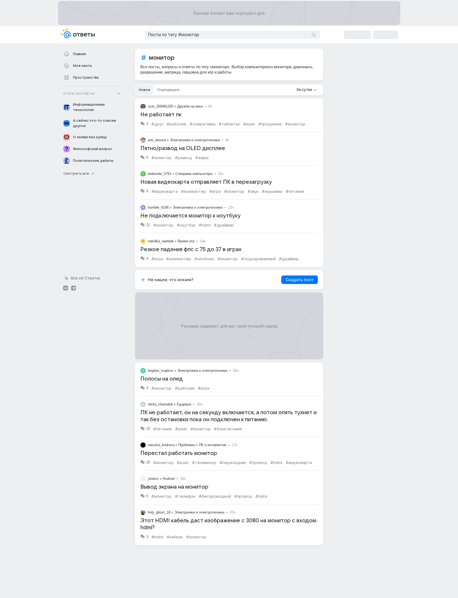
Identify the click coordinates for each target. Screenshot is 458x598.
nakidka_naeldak (161, 241)
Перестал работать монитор (178, 453)
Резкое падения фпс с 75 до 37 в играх (190, 249)
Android (169, 479)
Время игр (186, 241)
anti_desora (157, 140)
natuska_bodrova (161, 445)
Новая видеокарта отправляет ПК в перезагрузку (206, 182)
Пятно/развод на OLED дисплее (182, 148)
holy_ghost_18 (159, 512)
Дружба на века (190, 106)
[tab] (144, 90)
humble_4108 (158, 207)
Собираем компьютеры (194, 174)
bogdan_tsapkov (160, 371)
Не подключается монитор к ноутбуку (190, 216)
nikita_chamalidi (160, 404)
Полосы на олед (161, 379)
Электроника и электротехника (195, 140)
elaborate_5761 (159, 174)
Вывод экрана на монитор (174, 487)
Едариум (184, 404)
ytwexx (153, 479)
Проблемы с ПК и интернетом (202, 445)
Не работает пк (161, 115)
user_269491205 (160, 106)
